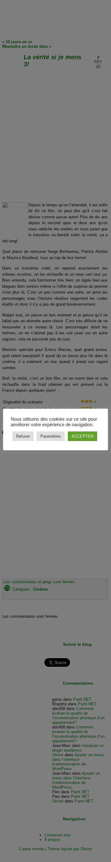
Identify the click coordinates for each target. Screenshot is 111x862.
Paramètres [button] (50, 436)
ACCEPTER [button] (82, 436)
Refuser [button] (23, 436)
